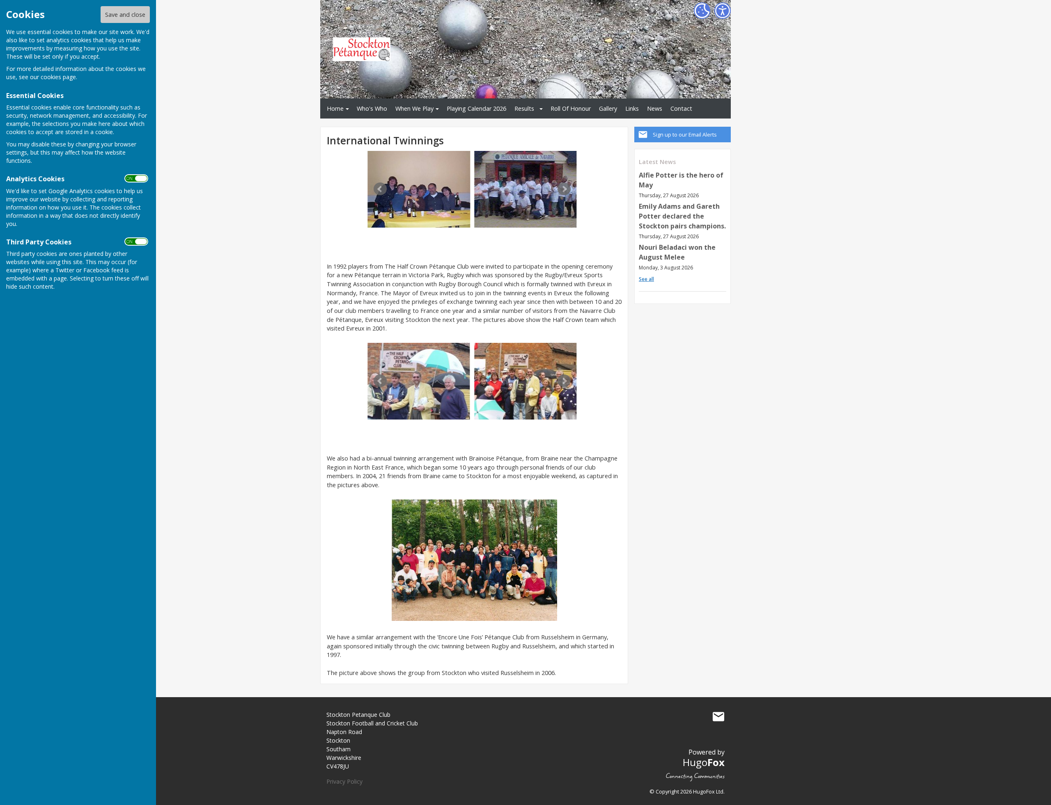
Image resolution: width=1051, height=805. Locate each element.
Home (335, 108)
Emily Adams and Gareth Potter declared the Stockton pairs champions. (682, 216)
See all (646, 279)
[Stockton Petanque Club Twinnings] (418, 189)
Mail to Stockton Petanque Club (718, 716)
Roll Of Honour (571, 108)
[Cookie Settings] (702, 10)
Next (564, 189)
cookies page (58, 77)
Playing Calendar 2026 (476, 108)
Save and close (125, 14)
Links (632, 108)
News (654, 108)
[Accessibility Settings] (722, 10)
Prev (380, 189)
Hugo (704, 762)
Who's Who (372, 108)
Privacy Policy (344, 781)
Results (524, 108)
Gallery (608, 108)
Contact (681, 108)
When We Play (414, 108)
